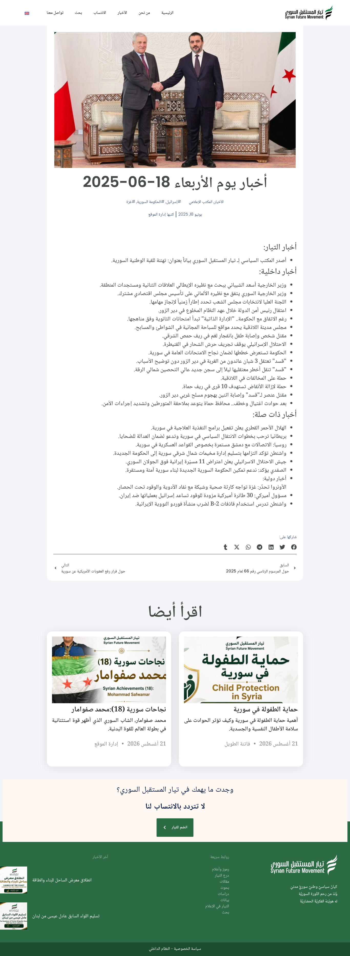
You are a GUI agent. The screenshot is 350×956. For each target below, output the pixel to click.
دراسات (223, 894)
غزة (129, 202)
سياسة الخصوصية (187, 948)
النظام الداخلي (159, 948)
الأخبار (122, 12)
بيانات (224, 900)
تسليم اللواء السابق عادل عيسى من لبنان (65, 916)
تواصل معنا (55, 12)
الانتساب (100, 12)
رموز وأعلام (220, 869)
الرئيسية (167, 12)
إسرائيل (172, 202)
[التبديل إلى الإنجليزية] (27, 13)
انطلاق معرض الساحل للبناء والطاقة (61, 880)
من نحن (144, 12)
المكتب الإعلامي (200, 202)
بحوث (224, 887)
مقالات (224, 881)
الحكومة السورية (149, 202)
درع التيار (222, 875)
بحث (78, 12)
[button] (294, 547)
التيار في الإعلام (217, 906)
